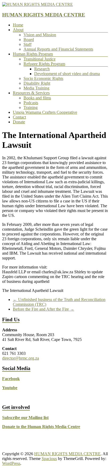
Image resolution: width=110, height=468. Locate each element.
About (18, 29)
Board (28, 39)
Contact (19, 117)
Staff (27, 44)
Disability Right (36, 83)
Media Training (36, 88)
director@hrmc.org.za (20, 358)
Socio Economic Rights (43, 78)
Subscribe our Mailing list (25, 417)
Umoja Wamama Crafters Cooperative (45, 112)
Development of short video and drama (67, 73)
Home (18, 25)
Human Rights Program (33, 54)
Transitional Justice (39, 59)
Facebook (11, 378)
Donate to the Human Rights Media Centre (41, 426)
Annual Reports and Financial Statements (58, 49)
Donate (19, 122)
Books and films (37, 98)
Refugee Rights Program (44, 64)
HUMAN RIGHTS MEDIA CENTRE (43, 15)
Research (42, 69)
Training (30, 107)
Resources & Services (31, 93)
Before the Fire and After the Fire (43, 309)
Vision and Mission (39, 34)
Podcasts (30, 102)
